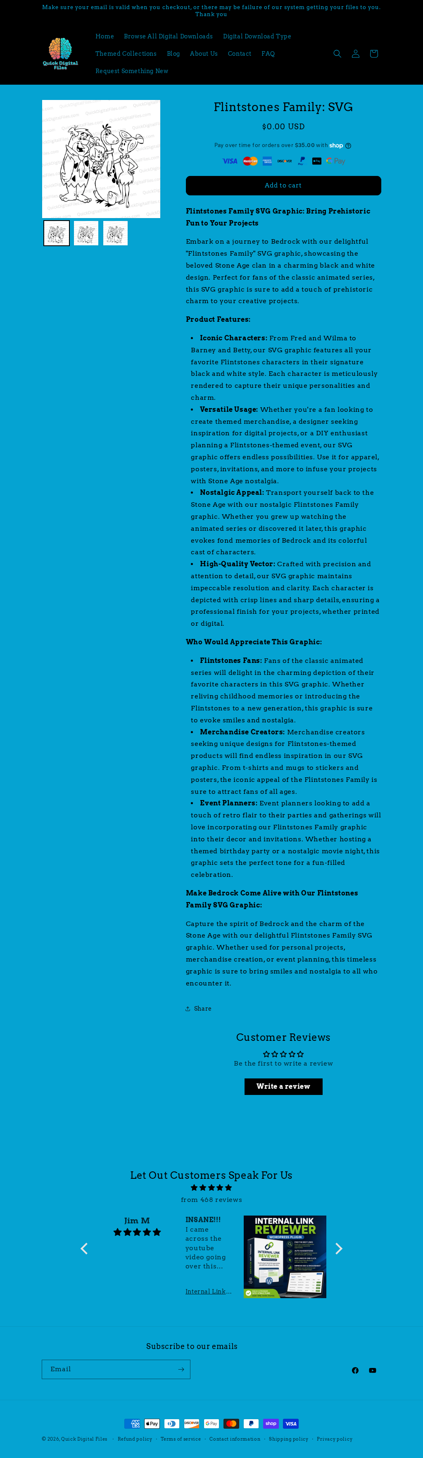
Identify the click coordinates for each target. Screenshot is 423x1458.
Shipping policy (289, 1439)
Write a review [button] (283, 1086)
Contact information (234, 1439)
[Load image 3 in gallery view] (115, 233)
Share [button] (203, 1008)
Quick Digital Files (84, 1439)
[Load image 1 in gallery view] (56, 233)
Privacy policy (334, 1439)
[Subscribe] (181, 1369)
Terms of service (181, 1439)
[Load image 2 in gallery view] (86, 233)
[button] (337, 54)
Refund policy (135, 1439)
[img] (211, 1188)
